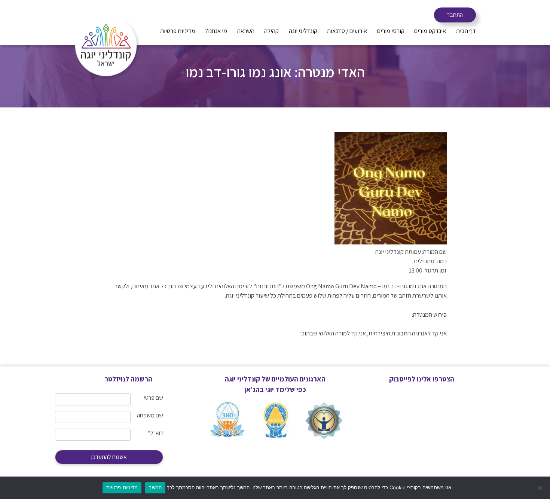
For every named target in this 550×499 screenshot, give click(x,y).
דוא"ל (155, 433)
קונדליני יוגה (303, 31)
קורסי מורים (390, 31)
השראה (245, 31)
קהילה (271, 31)
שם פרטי (153, 398)
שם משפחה (150, 415)
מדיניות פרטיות (177, 31)
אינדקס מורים (430, 31)
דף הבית (466, 31)
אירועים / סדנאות (347, 31)
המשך (155, 487)
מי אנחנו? (216, 31)
